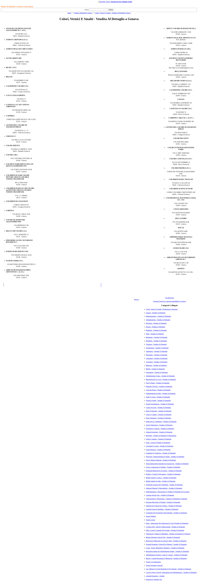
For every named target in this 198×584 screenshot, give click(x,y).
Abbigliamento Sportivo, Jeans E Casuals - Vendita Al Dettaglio (166, 555)
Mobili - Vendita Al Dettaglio (155, 369)
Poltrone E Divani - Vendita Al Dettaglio (159, 386)
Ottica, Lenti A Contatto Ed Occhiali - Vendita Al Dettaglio (165, 530)
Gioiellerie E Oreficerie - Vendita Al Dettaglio (161, 453)
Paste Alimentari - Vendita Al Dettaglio (158, 418)
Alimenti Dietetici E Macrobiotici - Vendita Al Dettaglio (164, 488)
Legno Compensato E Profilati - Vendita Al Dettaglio (163, 467)
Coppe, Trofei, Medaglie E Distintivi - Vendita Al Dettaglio (165, 548)
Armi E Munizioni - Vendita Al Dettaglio (159, 425)
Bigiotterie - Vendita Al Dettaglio (156, 337)
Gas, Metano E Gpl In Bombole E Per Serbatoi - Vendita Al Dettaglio (168, 569)
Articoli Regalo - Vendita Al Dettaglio (158, 450)
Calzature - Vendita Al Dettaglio (156, 344)
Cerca (86, 10)
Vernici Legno (150, 520)
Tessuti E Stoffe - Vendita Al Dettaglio (158, 400)
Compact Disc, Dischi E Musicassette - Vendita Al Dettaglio (165, 527)
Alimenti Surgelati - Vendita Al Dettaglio (159, 432)
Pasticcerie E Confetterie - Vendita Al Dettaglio (161, 421)
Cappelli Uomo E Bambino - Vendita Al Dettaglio (162, 509)
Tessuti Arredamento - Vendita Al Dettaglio (160, 404)
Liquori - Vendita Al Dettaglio (155, 313)
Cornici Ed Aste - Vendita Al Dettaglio (158, 407)
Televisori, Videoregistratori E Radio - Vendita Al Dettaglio (165, 457)
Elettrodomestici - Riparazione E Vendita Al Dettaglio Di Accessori (167, 492)
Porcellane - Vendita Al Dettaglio (156, 355)
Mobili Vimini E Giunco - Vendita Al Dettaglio (161, 478)
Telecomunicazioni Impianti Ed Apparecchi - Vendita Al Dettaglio (167, 464)
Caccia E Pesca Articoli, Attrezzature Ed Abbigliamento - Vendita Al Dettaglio (171, 572)
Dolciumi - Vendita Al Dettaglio (156, 323)
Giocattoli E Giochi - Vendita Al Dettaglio (159, 446)
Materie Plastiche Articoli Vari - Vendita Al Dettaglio (163, 537)
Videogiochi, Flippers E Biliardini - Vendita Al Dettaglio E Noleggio (168, 534)
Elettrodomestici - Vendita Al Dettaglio (158, 316)
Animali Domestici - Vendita (155, 576)
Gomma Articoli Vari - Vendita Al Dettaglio (160, 495)
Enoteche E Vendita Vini (154, 579)
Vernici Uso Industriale (153, 562)
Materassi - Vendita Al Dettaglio (156, 365)
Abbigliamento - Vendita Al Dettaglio (158, 320)
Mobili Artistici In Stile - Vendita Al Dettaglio (160, 481)
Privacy (136, 299)
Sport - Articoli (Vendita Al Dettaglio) (158, 443)
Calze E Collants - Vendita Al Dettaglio (158, 414)
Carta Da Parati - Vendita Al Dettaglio (158, 390)
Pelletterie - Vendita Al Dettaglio (156, 341)
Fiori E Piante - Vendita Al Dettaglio (157, 383)
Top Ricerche (169, 298)
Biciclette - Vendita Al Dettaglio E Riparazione (161, 436)
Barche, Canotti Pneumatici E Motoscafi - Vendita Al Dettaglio (166, 558)
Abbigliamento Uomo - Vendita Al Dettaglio (160, 376)
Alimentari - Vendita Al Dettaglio (156, 351)
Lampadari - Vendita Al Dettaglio (156, 358)
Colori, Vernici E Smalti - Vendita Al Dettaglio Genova (113, 13)
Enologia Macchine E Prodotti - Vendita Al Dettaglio (163, 502)
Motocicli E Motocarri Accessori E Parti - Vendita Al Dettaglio (166, 541)
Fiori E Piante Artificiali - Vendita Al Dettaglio (161, 460)
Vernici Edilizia (151, 516)
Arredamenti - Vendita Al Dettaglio (157, 348)
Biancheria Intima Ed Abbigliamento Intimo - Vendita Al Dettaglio (167, 551)
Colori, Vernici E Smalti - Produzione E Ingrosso (162, 309)
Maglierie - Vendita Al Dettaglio (156, 330)
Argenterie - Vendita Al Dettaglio (156, 362)
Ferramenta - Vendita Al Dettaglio (157, 372)
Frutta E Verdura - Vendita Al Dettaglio (158, 439)
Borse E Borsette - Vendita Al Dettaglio (158, 411)
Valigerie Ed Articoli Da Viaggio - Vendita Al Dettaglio (164, 506)
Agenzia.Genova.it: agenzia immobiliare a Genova (169, 301)
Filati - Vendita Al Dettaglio (155, 334)
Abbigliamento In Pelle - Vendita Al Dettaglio (161, 393)
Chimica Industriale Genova (83, 13)
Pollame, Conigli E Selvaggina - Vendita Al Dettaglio (163, 474)
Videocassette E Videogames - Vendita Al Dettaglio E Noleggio (166, 499)
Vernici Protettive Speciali (154, 565)
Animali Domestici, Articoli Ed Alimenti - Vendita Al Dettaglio (166, 544)
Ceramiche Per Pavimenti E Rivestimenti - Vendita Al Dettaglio (166, 513)
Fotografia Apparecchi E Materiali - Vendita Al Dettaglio (164, 485)
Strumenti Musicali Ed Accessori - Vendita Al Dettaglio (164, 471)
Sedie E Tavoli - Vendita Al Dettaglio (158, 397)
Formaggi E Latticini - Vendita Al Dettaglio (160, 428)
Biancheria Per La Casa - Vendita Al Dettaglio (161, 379)
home (69, 13)
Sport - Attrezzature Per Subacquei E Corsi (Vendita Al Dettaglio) (167, 523)
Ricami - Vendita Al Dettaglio (155, 327)
